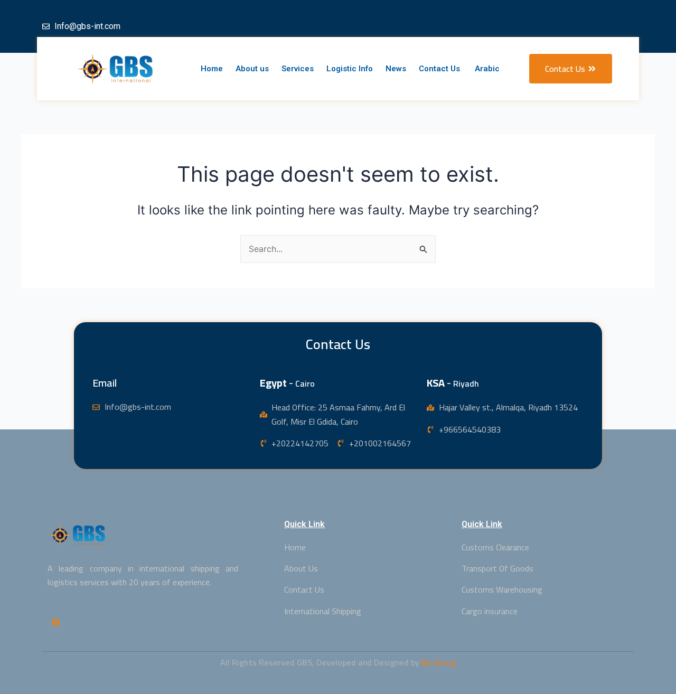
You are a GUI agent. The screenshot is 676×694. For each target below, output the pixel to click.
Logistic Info (349, 68)
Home (212, 68)
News (396, 68)
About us (252, 68)
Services (297, 68)
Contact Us (439, 68)
